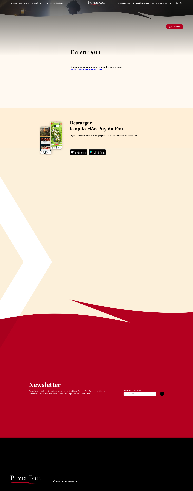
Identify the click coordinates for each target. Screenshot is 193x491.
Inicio (73, 69)
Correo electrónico (132, 391)
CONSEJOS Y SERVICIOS (89, 69)
